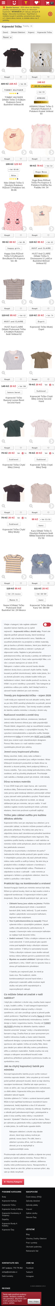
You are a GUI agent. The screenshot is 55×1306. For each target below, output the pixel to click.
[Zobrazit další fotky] (24, 70)
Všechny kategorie (13, 1182)
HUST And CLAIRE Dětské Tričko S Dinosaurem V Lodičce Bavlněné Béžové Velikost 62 (41, 258)
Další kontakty (7, 1276)
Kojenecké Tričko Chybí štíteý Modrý (14, 530)
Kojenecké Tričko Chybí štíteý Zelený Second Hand (41, 398)
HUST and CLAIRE (41, 248)
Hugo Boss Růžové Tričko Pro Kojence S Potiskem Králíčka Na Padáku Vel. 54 (41, 184)
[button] (23, 84)
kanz (41, 526)
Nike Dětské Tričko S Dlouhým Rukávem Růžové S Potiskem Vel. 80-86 (13, 186)
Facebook (30, 1268)
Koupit (7, 77)
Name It (14, 600)
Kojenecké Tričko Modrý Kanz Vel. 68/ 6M (41, 606)
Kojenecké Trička (8, 1205)
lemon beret (13, 392)
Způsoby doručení (33, 1201)
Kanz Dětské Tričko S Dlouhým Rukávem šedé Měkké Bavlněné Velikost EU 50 (41, 534)
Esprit (41, 322)
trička (18, 736)
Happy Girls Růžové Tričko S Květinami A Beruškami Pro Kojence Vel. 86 (14, 257)
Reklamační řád (32, 1251)
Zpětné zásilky (31, 1213)
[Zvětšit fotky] (4, 70)
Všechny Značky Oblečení (36, 1239)
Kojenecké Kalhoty (9, 1201)
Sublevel (41, 391)
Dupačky (5, 1219)
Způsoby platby (32, 1205)
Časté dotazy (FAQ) (33, 1197)
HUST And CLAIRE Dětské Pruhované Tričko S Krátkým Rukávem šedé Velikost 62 (14, 330)
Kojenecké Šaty (8, 1230)
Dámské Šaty (31, 1217)
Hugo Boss (41, 172)
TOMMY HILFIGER (13, 90)
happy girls (14, 248)
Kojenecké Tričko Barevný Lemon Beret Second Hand (13, 400)
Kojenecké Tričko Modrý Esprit (41, 328)
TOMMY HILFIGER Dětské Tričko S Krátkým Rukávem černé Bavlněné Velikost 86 (13, 101)
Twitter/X (29, 1272)
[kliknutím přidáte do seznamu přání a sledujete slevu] (21, 77)
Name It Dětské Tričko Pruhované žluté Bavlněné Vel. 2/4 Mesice (14, 607)
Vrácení (29, 1209)
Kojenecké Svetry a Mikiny (12, 1209)
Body (4, 1197)
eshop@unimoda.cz (9, 1272)
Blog (28, 1234)
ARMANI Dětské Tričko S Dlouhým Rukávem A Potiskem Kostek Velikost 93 (41, 110)
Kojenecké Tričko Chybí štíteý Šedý (41, 466)
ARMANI (41, 98)
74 (53, 385)
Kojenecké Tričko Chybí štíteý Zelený (14, 466)
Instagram (30, 1276)
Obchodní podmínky (34, 1247)
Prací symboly (31, 1243)
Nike (13, 176)
